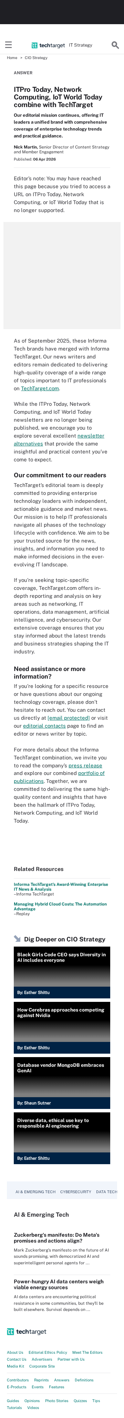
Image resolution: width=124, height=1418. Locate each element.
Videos (33, 1408)
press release (85, 765)
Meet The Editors (87, 1352)
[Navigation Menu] (8, 45)
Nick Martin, (26, 147)
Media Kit (15, 1366)
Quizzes (80, 1401)
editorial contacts (44, 726)
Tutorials (14, 1408)
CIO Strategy (36, 58)
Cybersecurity (75, 1192)
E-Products (17, 1387)
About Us (15, 1352)
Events (38, 1387)
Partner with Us (71, 1359)
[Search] (115, 45)
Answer (23, 72)
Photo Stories (57, 1401)
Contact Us (17, 1359)
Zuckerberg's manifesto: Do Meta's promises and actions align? (57, 1238)
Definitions (84, 1380)
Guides (13, 1401)
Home (12, 58)
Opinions (32, 1401)
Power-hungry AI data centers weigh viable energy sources (59, 1284)
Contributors (18, 1380)
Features (56, 1387)
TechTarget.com (40, 388)
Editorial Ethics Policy (48, 1352)
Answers (62, 1380)
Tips (96, 1401)
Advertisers (42, 1359)
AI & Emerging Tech (35, 1192)
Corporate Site (42, 1366)
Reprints (41, 1380)
